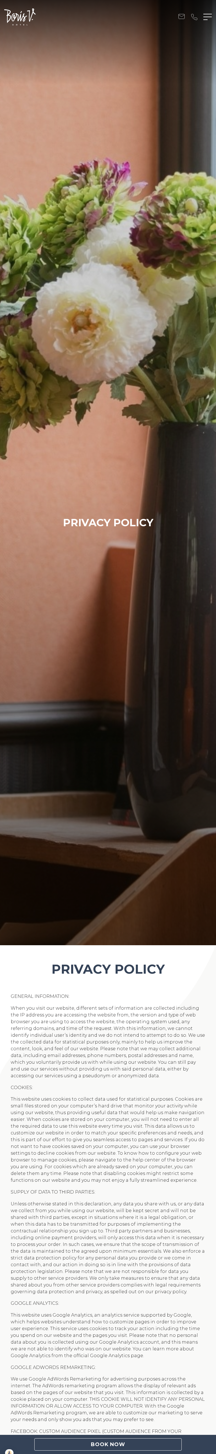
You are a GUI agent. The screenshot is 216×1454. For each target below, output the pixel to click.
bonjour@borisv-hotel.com (181, 17)
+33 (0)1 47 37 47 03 (194, 17)
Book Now (108, 1444)
